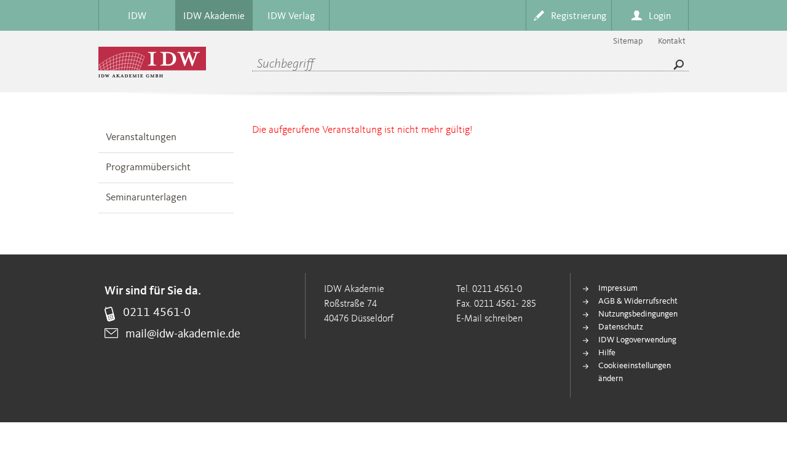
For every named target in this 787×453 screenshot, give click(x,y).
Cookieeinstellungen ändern (634, 372)
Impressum (618, 288)
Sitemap (628, 41)
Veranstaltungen (141, 137)
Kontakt (672, 41)
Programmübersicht (148, 167)
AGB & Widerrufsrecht (638, 301)
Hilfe (606, 353)
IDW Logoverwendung (637, 340)
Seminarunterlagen (146, 197)
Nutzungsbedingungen (638, 314)
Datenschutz (620, 327)
